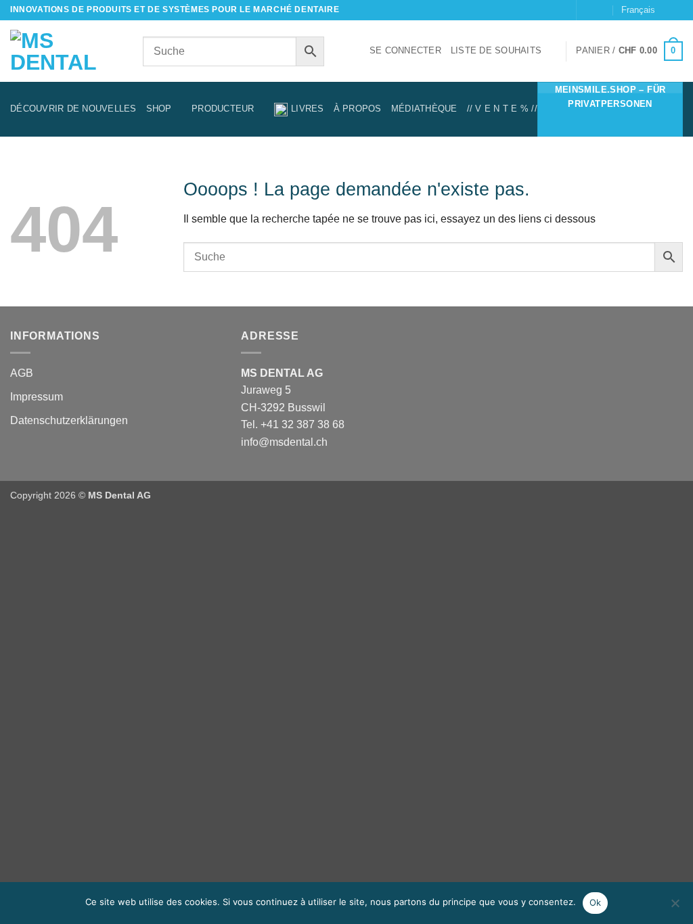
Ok (595, 902)
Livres (307, 108)
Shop (159, 108)
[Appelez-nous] (602, 10)
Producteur (223, 108)
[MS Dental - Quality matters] (66, 51)
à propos (358, 108)
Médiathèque (424, 108)
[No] (675, 907)
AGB (21, 373)
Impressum (36, 396)
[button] (405, 50)
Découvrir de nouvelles (73, 108)
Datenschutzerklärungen (69, 420)
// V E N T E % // (502, 108)
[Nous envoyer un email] (588, 10)
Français (638, 10)
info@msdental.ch (284, 442)
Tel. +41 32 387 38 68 (292, 424)
